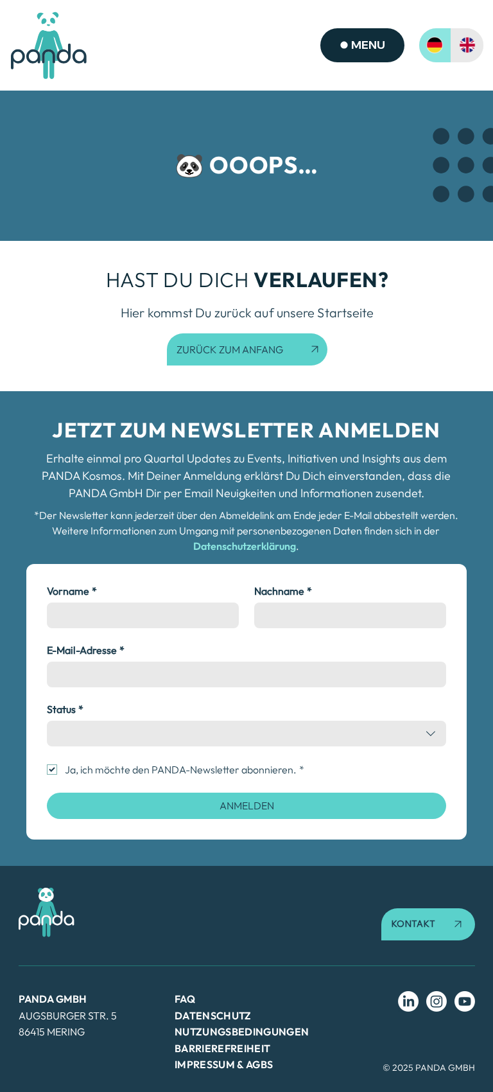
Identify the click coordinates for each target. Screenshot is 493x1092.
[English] (467, 45)
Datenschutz (213, 1015)
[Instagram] (436, 1001)
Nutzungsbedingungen (242, 1031)
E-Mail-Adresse (86, 650)
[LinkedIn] (408, 1001)
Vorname (72, 591)
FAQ (185, 998)
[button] (428, 924)
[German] (435, 45)
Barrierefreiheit (222, 1048)
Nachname (283, 591)
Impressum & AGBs (224, 1064)
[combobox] (246, 733)
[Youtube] (464, 1001)
